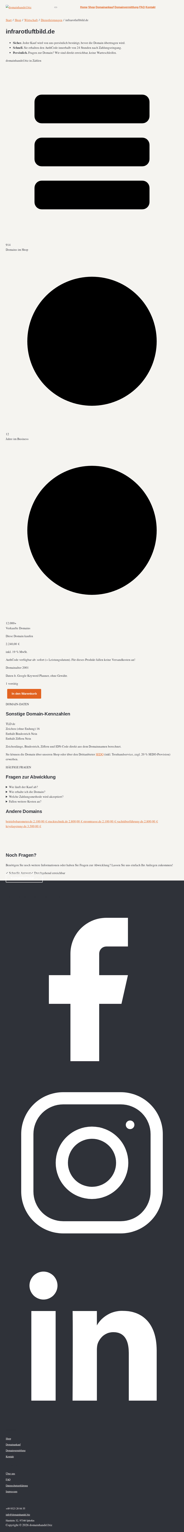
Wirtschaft (31, 20)
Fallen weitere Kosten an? (25, 801)
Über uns (10, 1473)
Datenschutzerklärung (17, 1485)
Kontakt (150, 7)
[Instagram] (92, 1248)
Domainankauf (105, 7)
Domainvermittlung (126, 7)
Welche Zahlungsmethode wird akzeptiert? (36, 796)
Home (84, 7)
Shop (91, 7)
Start (9, 20)
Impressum (11, 1491)
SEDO (100, 754)
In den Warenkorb (24, 693)
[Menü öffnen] (55, 7)
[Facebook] (92, 1074)
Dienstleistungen (51, 20)
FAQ (142, 7)
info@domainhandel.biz (18, 1514)
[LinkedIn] (92, 1421)
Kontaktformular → (24, 878)
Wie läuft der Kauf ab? (23, 787)
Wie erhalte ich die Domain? (27, 792)
